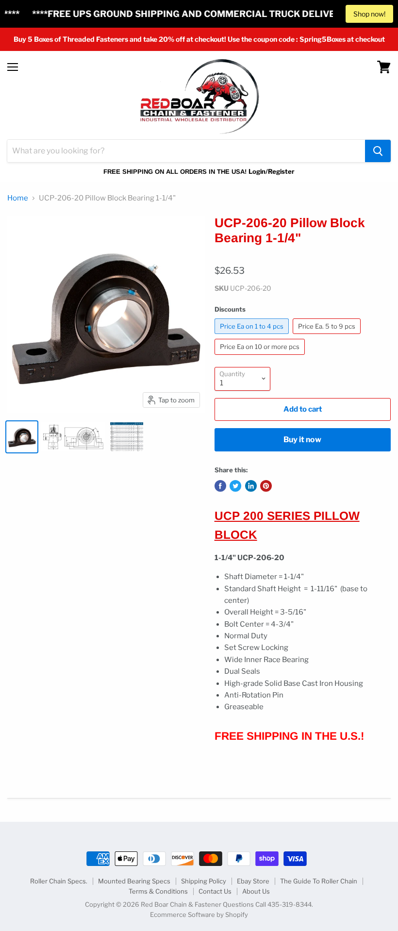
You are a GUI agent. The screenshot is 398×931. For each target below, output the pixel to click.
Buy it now (302, 439)
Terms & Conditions (158, 891)
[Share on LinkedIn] (251, 486)
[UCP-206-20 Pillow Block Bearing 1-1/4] (21, 436)
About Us (256, 891)
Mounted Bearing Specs (134, 881)
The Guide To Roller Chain (318, 881)
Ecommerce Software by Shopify (199, 914)
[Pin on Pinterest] (266, 486)
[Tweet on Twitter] (235, 486)
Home (17, 198)
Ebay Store (253, 881)
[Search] (378, 151)
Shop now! (369, 14)
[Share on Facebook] (220, 486)
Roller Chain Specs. (58, 881)
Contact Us (215, 891)
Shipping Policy (203, 881)
